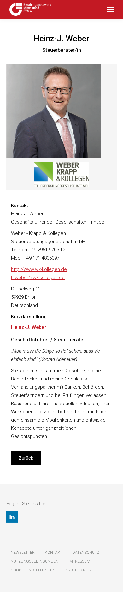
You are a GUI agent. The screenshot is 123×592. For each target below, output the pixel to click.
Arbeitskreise (79, 570)
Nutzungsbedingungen (34, 561)
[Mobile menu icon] (110, 9)
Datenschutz (86, 552)
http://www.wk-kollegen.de (39, 269)
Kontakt (53, 552)
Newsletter (23, 552)
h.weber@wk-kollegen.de (38, 277)
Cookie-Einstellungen (33, 570)
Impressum (79, 561)
